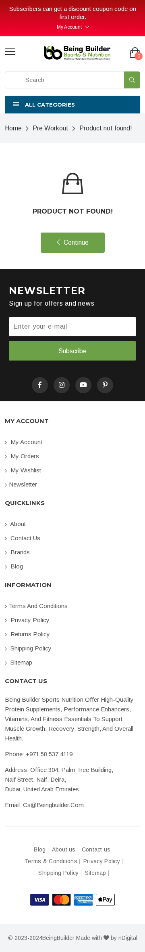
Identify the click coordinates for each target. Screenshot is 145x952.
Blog (16, 566)
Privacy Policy (29, 619)
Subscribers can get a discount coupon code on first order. (72, 12)
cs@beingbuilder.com (53, 804)
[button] (72, 104)
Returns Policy (29, 634)
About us (64, 849)
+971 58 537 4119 (49, 754)
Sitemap (20, 662)
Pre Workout (50, 128)
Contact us (24, 538)
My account (25, 441)
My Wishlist (25, 470)
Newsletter (23, 484)
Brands (19, 552)
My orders (24, 456)
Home (13, 128)
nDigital (127, 938)
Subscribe (72, 351)
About (17, 523)
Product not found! (105, 128)
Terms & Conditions (51, 861)
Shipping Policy (30, 648)
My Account (69, 27)
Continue (75, 242)
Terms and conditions (38, 605)
